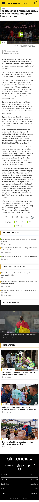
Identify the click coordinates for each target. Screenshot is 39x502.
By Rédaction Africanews (10, 51)
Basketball (20, 222)
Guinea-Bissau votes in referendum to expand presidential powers (18, 373)
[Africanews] (13, 3)
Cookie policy (33, 480)
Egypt (4, 42)
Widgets (3, 493)
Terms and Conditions (30, 475)
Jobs (2, 489)
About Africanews (7, 475)
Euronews (34, 493)
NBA (30, 222)
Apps (36, 489)
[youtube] (19, 466)
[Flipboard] (29, 466)
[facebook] (34, 466)
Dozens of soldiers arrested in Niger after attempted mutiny (17, 443)
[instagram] (19, 469)
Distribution (5, 484)
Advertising (34, 484)
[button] (21, 34)
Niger (5, 439)
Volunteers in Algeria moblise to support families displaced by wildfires (19, 408)
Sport (4, 8)
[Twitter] (24, 466)
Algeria (6, 404)
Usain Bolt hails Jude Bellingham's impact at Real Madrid (19, 256)
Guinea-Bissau (8, 369)
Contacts (4, 480)
